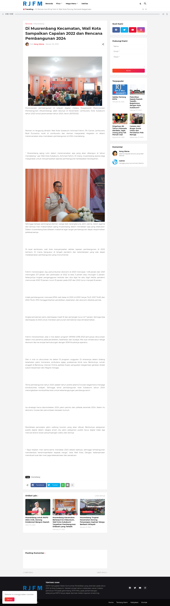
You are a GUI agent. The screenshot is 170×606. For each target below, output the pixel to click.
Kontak (144, 602)
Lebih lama (101, 572)
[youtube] (133, 30)
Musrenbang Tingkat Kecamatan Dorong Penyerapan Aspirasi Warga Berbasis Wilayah (92, 520)
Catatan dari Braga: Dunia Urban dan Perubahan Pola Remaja (137, 130)
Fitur (58, 3)
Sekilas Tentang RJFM (119, 98)
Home (110, 602)
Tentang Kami (122, 602)
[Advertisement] (67, 467)
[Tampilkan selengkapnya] (72, 485)
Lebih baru (28, 572)
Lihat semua (100, 496)
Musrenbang (39, 24)
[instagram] (141, 30)
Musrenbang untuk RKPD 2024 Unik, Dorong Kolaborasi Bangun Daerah (37, 519)
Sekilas (85, 3)
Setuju (9, 599)
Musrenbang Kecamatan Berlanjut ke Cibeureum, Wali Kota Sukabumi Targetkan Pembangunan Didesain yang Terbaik (64, 522)
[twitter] (124, 30)
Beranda (49, 3)
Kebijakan (134, 602)
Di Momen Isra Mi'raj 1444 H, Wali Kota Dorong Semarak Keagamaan (63, 9)
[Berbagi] (103, 44)
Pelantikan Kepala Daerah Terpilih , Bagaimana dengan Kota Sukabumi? (136, 102)
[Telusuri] (145, 4)
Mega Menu (71, 3)
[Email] (67, 485)
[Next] (146, 9)
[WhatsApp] (63, 485)
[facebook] (116, 30)
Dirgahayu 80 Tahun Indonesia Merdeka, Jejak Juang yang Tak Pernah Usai (119, 130)
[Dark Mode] (141, 4)
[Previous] (143, 9)
